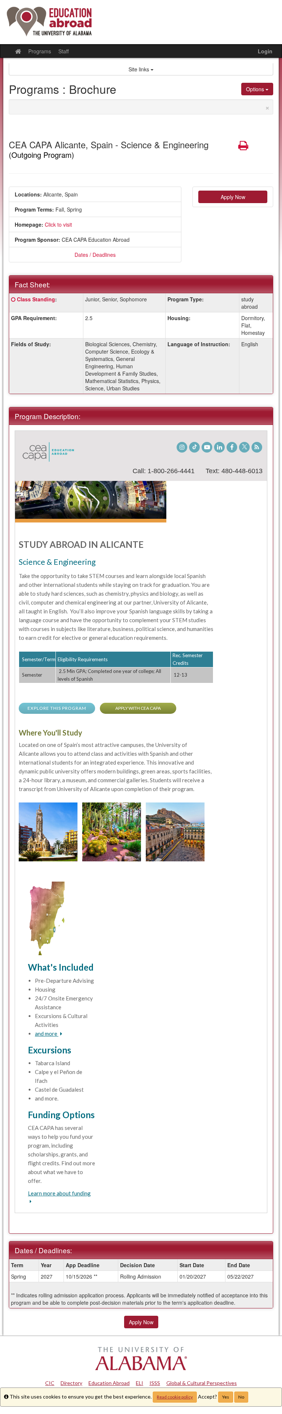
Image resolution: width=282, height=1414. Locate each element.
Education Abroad (109, 1383)
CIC (49, 1383)
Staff (63, 51)
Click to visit (58, 224)
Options (255, 89)
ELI (139, 1383)
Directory (71, 1383)
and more (46, 1033)
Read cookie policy (175, 1397)
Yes (225, 1397)
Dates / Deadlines (95, 254)
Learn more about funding (59, 1193)
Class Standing (36, 299)
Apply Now (233, 197)
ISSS (154, 1383)
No (241, 1397)
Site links (140, 69)
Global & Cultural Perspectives (201, 1383)
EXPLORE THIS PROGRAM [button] (57, 708)
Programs (39, 51)
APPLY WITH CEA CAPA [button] (138, 708)
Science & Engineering (57, 561)
